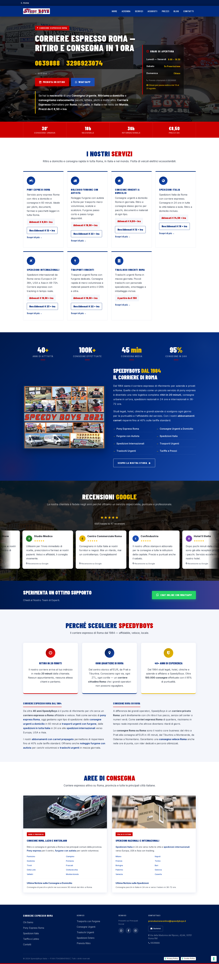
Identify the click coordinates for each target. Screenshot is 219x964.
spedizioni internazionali (81, 728)
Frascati (69, 865)
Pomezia (70, 861)
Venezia (119, 874)
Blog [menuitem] (176, 11)
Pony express (34, 850)
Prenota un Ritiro (54, 82)
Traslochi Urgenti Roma (130, 269)
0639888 (47, 62)
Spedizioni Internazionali (43, 269)
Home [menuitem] (114, 11)
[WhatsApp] (121, 930)
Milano (118, 856)
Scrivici (157, 928)
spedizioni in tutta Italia (36, 728)
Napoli (157, 856)
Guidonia (31, 861)
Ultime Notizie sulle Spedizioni (132, 883)
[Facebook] (128, 930)
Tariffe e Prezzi (168, 450)
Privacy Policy (172, 958)
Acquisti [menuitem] (152, 11)
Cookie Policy (189, 958)
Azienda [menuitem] (126, 11)
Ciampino (70, 856)
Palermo (119, 870)
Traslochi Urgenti (126, 450)
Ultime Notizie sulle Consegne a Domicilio (49, 883)
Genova (158, 870)
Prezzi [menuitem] (165, 11)
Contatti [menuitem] (188, 11)
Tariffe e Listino (31, 939)
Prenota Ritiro (84, 943)
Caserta (158, 874)
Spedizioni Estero (85, 937)
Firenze (119, 861)
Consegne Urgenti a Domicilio (127, 191)
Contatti (27, 944)
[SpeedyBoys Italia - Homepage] (36, 11)
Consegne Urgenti (86, 926)
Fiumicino (31, 856)
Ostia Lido (31, 870)
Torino (158, 861)
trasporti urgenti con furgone (79, 723)
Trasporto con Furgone (88, 921)
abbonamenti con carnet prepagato (53, 739)
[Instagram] (135, 930)
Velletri (30, 874)
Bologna (119, 865)
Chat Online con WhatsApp (176, 595)
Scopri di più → (34, 237)
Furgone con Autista (128, 436)
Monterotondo (72, 874)
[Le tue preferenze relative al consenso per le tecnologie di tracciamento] (214, 959)
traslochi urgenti (69, 747)
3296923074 (84, 62)
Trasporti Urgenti (82, 269)
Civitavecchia (72, 870)
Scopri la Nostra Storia (132, 463)
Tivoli (29, 865)
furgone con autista (65, 850)
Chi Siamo (28, 922)
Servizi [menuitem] (139, 11)
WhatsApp (84, 82)
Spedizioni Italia (169, 189)
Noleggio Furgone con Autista (84, 191)
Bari (156, 865)
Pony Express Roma (38, 189)
